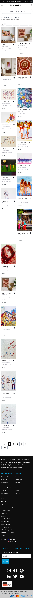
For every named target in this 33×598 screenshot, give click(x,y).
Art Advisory (25, 459)
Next (4, 448)
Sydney (17, 476)
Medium (23, 24)
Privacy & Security (14, 593)
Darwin (17, 493)
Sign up (5, 561)
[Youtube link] (23, 578)
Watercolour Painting (7, 507)
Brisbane (17, 485)
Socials (20, 467)
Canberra (18, 487)
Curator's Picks (5, 510)
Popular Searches (12, 467)
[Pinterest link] (23, 572)
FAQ (2, 465)
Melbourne (18, 479)
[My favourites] (28, 5)
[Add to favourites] (14, 45)
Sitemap (3, 467)
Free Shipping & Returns (23, 462)
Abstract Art (4, 479)
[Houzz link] (10, 578)
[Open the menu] (1, 5)
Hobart (17, 496)
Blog (9, 459)
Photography (4, 498)
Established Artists (6, 519)
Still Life (3, 504)
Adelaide (17, 482)
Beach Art (4, 485)
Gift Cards (12, 462)
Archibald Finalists (6, 527)
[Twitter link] (16, 578)
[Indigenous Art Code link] (16, 584)
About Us (3, 459)
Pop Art (3, 496)
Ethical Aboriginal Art (7, 530)
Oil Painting (4, 493)
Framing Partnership (11, 465)
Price (8, 24)
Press (13, 459)
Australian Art (5, 482)
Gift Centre (4, 462)
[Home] (16, 5)
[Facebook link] (16, 572)
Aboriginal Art (5, 476)
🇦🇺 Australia (11, 539)
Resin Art (3, 501)
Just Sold (3, 516)
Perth (17, 490)
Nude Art (3, 490)
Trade (18, 459)
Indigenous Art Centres (7, 532)
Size (15, 24)
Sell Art (3, 535)
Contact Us (21, 465)
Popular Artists (5, 524)
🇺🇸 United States (12, 541)
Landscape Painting (6, 487)
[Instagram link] (10, 572)
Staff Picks (4, 513)
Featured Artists (5, 521)
